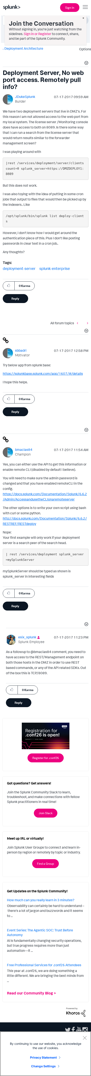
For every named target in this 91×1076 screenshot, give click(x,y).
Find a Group (45, 863)
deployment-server (19, 268)
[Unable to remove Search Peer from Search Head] (86, 323)
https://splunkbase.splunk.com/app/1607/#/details (43, 373)
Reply (15, 298)
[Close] (85, 1038)
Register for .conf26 (45, 758)
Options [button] (83, 49)
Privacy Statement (43, 1057)
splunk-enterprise (54, 268)
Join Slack (45, 813)
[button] (85, 63)
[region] (45, 1053)
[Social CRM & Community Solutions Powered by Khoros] (75, 1012)
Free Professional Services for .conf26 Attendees (44, 965)
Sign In (69, 7)
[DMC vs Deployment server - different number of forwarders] (78, 323)
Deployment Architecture (23, 48)
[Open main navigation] (85, 7)
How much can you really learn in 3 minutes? (40, 900)
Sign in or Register (37, 34)
